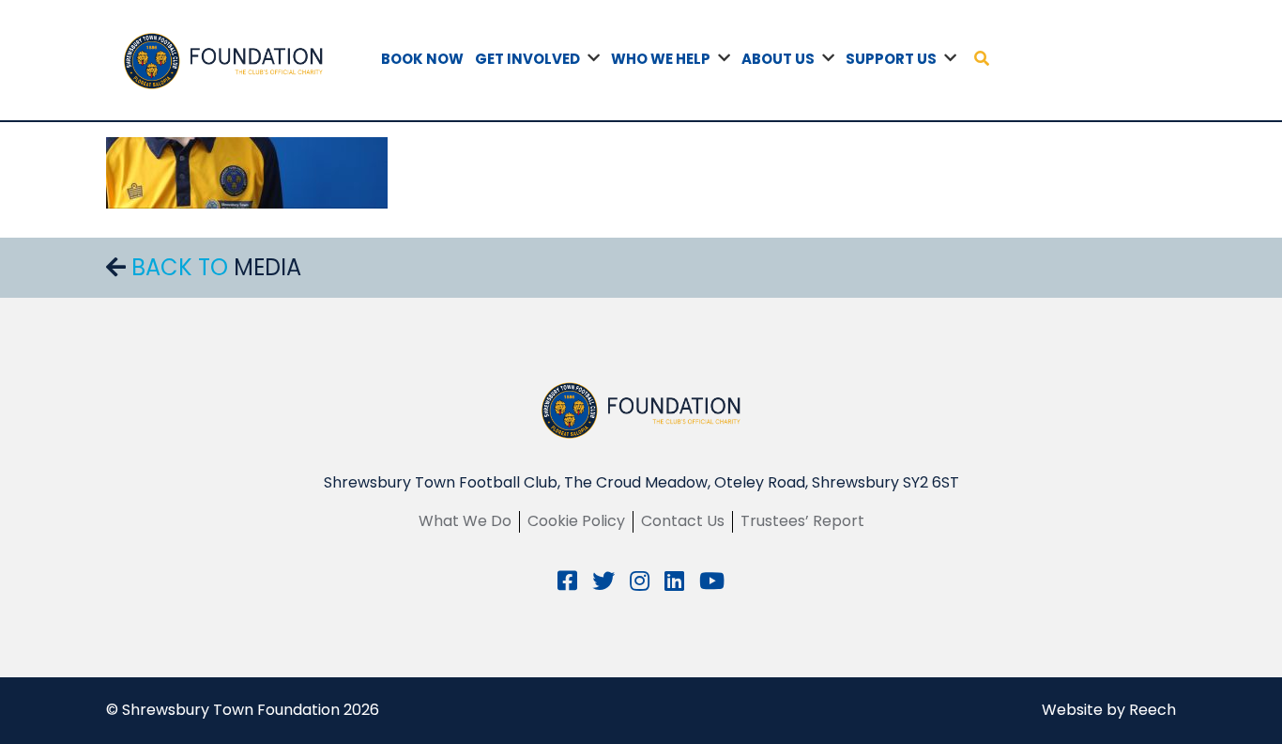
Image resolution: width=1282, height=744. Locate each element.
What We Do (465, 521)
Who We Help (660, 59)
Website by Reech (1109, 710)
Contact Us (683, 521)
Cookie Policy (576, 521)
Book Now (422, 59)
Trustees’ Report (802, 521)
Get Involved (527, 59)
